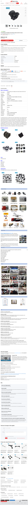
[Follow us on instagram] (24, 500)
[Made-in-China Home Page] (14, 1)
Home (1, 5)
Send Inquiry (7, 40)
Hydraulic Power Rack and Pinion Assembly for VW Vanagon (4, 451)
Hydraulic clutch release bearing (4, 481)
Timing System (15, 481)
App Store (2, 500)
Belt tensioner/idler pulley (10, 481)
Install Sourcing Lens (4, 501)
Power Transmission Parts (19, 373)
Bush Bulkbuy (11, 497)
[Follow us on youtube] (25, 500)
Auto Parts (13, 5)
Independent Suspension (4, 490)
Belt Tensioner (11, 374)
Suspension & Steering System (4, 482)
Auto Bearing (6, 373)
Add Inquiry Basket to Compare (14, 28)
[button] (1, 1)
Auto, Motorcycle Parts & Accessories (7, 5)
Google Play (7, 500)
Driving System (9, 482)
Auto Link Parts (16, 495)
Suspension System (17, 5)
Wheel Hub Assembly (16, 374)
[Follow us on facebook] (22, 500)
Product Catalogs (11, 478)
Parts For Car (15, 493)
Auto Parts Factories (3, 493)
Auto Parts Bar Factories (4, 495)
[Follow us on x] (23, 500)
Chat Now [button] (21, 40)
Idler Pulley (2, 374)
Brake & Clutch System (23, 481)
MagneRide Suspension (19, 490)
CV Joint (8, 374)
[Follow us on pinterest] (26, 500)
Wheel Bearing (24, 373)
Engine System (15, 482)
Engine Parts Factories (10, 493)
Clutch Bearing (5, 374)
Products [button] (7, 3)
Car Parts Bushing (21, 495)
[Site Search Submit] (17, 3)
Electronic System (23, 482)
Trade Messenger (12, 500)
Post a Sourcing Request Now (21, 438)
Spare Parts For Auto (21, 493)
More (1, 498)
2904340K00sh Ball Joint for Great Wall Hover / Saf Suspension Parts (3, 472)
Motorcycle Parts (13, 373)
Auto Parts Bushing (10, 495)
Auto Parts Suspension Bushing (4, 497)
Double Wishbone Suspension (11, 490)
